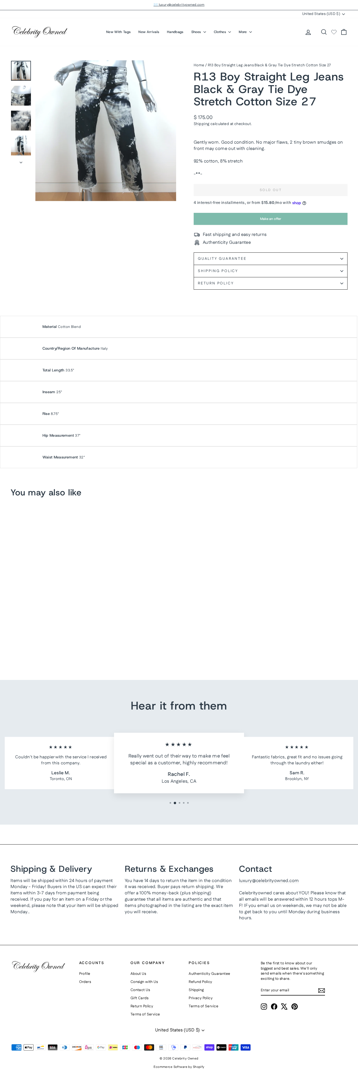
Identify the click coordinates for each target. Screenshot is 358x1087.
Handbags (175, 32)
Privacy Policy (201, 998)
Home (199, 65)
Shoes (196, 32)
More (243, 32)
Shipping (201, 124)
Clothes (220, 32)
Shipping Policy (218, 271)
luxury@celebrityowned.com (269, 881)
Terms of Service (145, 1014)
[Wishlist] (334, 32)
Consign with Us (144, 982)
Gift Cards (139, 998)
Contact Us (140, 990)
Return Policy (216, 283)
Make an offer (271, 221)
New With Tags (118, 32)
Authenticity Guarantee (209, 973)
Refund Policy (200, 982)
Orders (85, 982)
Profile (84, 973)
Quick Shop (50, 625)
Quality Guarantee (222, 258)
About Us (138, 973)
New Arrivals (148, 32)
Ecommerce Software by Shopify (179, 1067)
